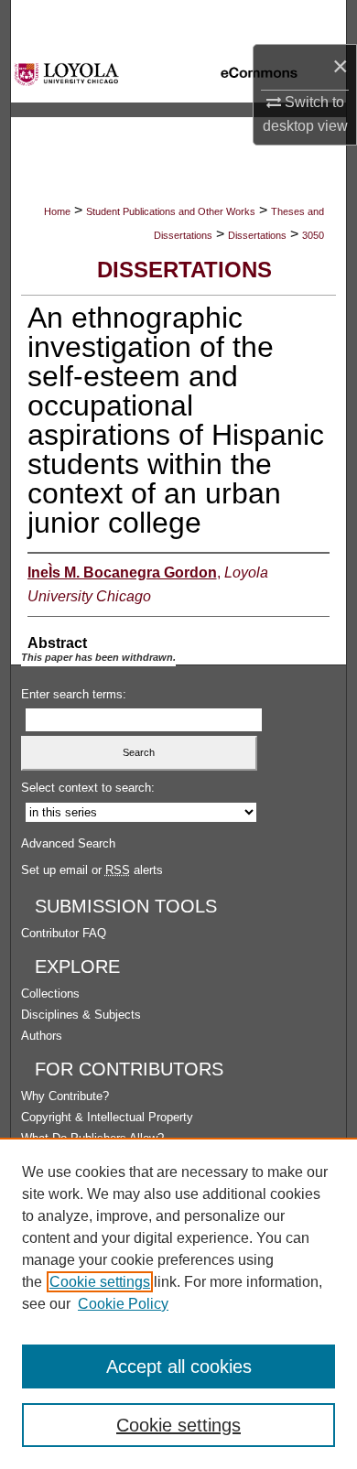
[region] (178, 1303)
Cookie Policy (123, 1304)
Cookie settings (99, 1282)
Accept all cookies (179, 1366)
